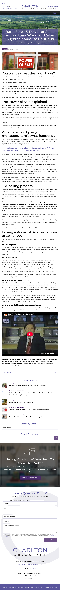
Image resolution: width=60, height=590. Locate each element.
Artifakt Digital (53, 587)
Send (50, 540)
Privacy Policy (38, 587)
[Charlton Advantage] (30, 7)
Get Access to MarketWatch (30, 477)
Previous (7, 372)
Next (54, 372)
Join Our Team (52, 6)
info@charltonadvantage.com (9, 8)
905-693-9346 (5, 6)
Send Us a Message (33, 564)
